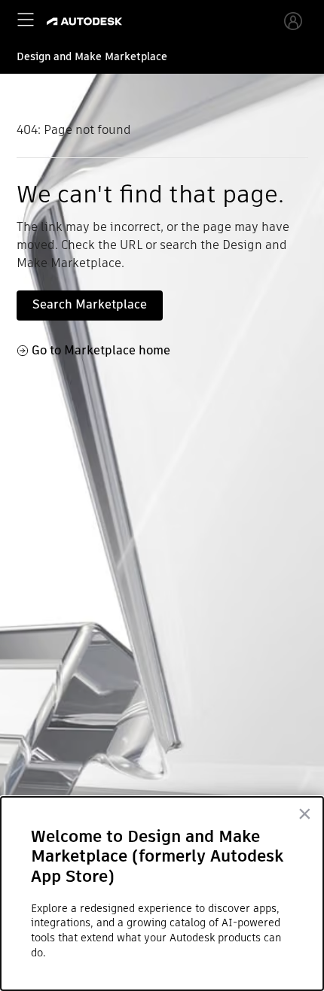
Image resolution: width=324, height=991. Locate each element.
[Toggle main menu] (26, 20)
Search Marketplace (89, 304)
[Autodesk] (86, 21)
